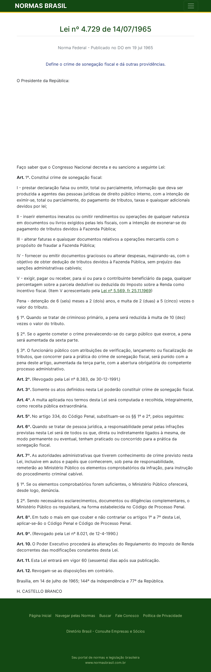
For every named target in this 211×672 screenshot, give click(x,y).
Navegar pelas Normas (75, 615)
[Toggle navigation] (191, 6)
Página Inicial (40, 615)
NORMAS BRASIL (41, 6)
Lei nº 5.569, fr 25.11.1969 (126, 290)
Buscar (105, 615)
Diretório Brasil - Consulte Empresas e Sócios (105, 631)
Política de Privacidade (162, 615)
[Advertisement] (105, 124)
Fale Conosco (127, 615)
